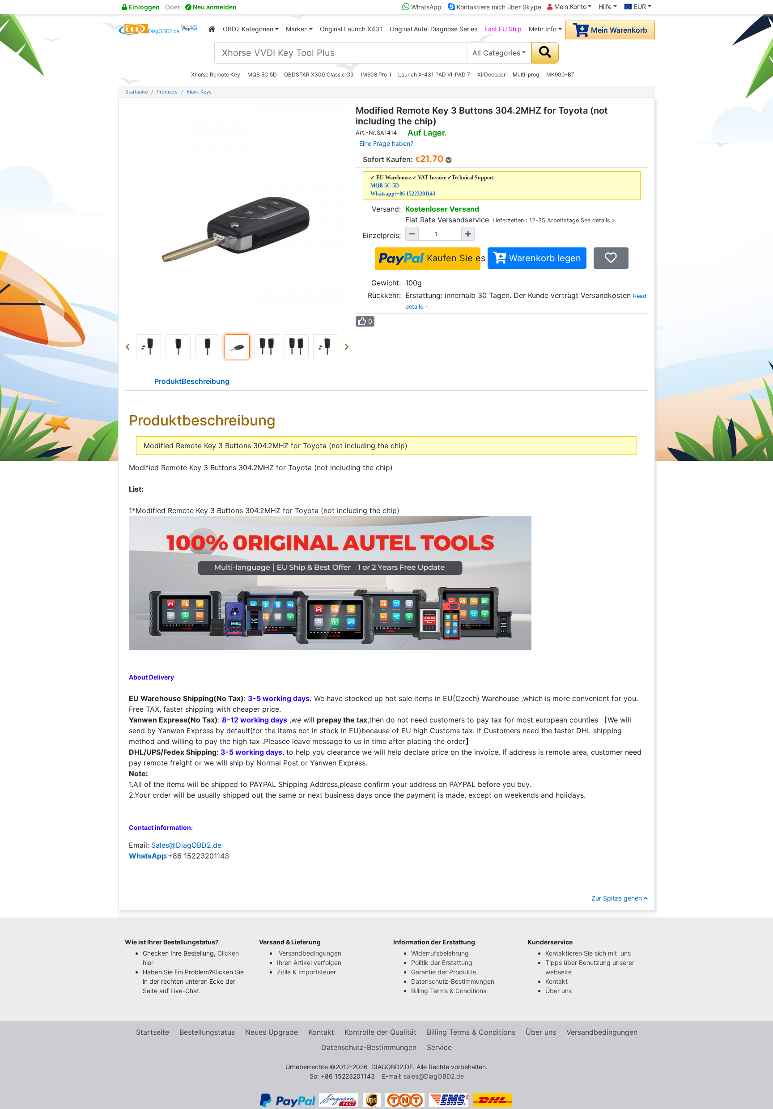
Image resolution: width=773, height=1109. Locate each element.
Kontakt (556, 981)
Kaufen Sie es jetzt (452, 258)
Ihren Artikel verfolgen (310, 962)
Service (439, 1047)
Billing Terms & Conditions (448, 990)
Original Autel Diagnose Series (433, 29)
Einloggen (143, 7)
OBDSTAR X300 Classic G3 (319, 74)
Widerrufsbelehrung (440, 953)
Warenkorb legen (543, 258)
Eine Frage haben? (386, 143)
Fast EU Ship (503, 29)
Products (167, 92)
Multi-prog (526, 74)
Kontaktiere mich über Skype (498, 7)
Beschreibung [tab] (191, 381)
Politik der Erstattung (441, 962)
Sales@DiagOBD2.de (186, 845)
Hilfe (605, 6)
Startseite (136, 92)
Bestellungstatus (207, 1032)
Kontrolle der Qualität (380, 1032)
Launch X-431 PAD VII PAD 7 (434, 74)
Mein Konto (569, 6)
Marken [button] (297, 29)
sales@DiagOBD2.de (433, 1076)
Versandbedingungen (310, 953)
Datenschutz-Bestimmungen (452, 981)
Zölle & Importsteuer (308, 972)
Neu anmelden (214, 7)
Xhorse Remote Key (215, 74)
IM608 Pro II (376, 74)
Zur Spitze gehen (617, 898)
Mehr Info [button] (542, 29)
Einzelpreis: (381, 235)
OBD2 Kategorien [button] (248, 29)
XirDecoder (491, 74)
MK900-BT (560, 74)
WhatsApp (425, 7)
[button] (129, 346)
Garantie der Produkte (443, 972)
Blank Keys (199, 92)
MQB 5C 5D (262, 74)
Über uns (558, 990)
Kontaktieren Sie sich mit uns (589, 953)
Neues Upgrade (271, 1032)
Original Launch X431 (351, 29)
